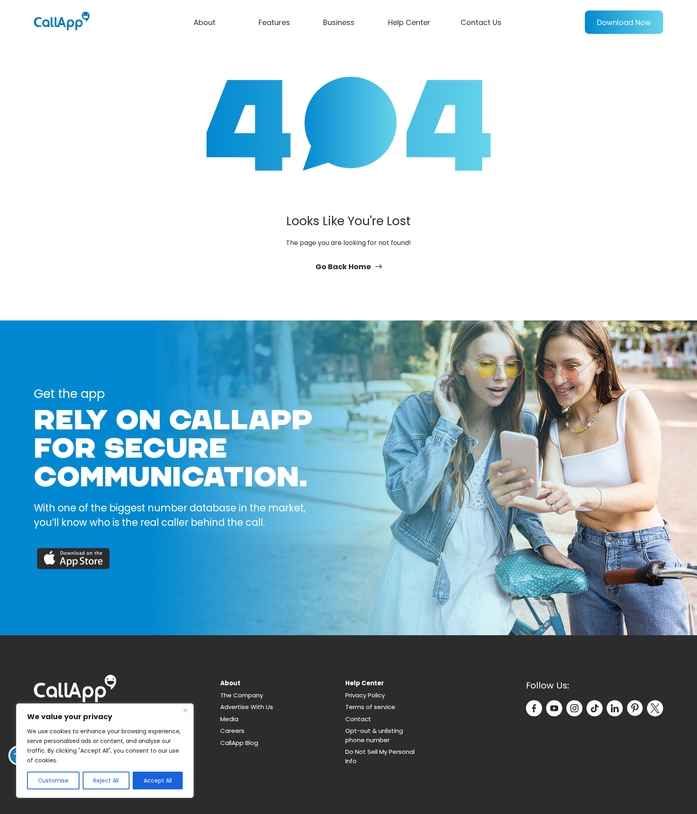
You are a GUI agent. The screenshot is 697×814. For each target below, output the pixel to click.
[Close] (185, 710)
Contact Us (481, 22)
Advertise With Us (246, 707)
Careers (232, 730)
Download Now (624, 22)
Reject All (106, 780)
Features (274, 22)
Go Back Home (343, 267)
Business (339, 22)
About (204, 22)
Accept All (158, 780)
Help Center (409, 22)
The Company (241, 695)
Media (229, 719)
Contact (358, 719)
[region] (105, 750)
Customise (53, 780)
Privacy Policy (365, 695)
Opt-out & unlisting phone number (374, 735)
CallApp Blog (239, 743)
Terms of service (370, 707)
